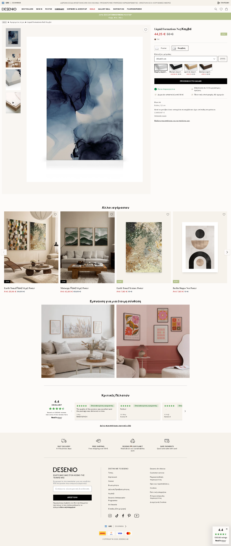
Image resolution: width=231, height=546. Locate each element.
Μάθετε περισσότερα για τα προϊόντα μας (172, 121)
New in (39, 9)
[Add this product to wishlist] (146, 29)
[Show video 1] (13, 102)
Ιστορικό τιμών (160, 116)
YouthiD (111, 494)
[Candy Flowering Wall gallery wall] (153, 341)
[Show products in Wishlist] (221, 9)
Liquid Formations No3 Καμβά (39, 22)
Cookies (153, 488)
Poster (48, 9)
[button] (222, 59)
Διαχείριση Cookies (158, 502)
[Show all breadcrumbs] (4, 22)
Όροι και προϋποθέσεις (159, 484)
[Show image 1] (13, 37)
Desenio (122, 539)
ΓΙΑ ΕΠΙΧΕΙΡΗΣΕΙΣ (134, 9)
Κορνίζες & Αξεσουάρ (77, 9)
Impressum (112, 477)
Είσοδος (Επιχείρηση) (117, 509)
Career (111, 481)
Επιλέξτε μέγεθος (162, 54)
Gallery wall (104, 9)
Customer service (157, 473)
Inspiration (118, 9)
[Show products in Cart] (226, 9)
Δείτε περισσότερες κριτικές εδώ (115, 426)
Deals (92, 9)
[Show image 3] (13, 79)
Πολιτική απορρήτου (158, 492)
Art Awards (112, 505)
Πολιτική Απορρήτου (67, 507)
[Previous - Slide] (152, 69)
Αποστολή (72, 497)
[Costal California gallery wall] (78, 341)
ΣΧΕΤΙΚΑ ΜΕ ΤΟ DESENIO (118, 469)
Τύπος (110, 473)
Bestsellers (27, 9)
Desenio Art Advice (157, 469)
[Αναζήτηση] (215, 9)
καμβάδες (59, 9)
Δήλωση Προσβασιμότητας (119, 489)
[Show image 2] (13, 58)
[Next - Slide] (229, 69)
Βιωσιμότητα (113, 485)
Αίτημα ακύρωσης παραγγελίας (157, 497)
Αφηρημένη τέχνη (17, 22)
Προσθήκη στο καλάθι (191, 81)
